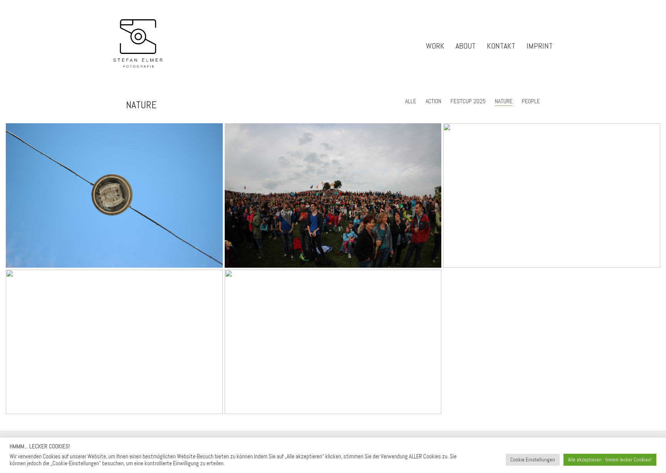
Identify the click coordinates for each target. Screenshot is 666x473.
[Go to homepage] (139, 46)
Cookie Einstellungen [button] (532, 459)
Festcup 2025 (468, 101)
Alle (410, 101)
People (531, 101)
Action (433, 101)
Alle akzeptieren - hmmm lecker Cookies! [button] (610, 459)
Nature (504, 101)
